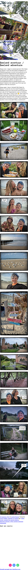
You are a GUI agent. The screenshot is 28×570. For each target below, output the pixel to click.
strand (1, 520)
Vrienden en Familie (13, 518)
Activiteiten (9, 50)
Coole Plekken (3, 518)
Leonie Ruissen (15, 517)
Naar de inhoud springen (10, 41)
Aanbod (5, 48)
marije (22, 518)
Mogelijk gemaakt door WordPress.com (10, 569)
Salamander (3, 523)
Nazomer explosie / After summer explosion (11, 521)
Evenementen (9, 51)
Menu (2, 41)
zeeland (6, 520)
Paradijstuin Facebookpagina (10, 59)
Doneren (5, 47)
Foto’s (4, 45)
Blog (4, 54)
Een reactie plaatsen (13, 520)
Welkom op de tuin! (8, 44)
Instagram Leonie (7, 57)
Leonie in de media (8, 53)
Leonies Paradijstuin (7, 1)
